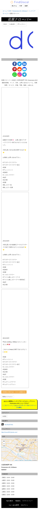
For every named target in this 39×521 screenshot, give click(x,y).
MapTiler (21, 460)
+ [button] (4, 441)
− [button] (4, 444)
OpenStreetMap (28, 460)
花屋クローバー (20, 454)
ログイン (25, 505)
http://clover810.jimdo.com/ (9, 432)
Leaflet (16, 460)
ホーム (15, 6)
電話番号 (12, 24)
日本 (9, 11)
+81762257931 (8, 424)
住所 (5, 24)
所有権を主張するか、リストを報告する (14, 392)
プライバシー (28, 501)
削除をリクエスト (8, 396)
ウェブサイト (22, 24)
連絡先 (18, 501)
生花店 (4, 416)
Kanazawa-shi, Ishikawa (20, 11)
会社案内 (10, 501)
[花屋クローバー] (20, 450)
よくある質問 (14, 505)
